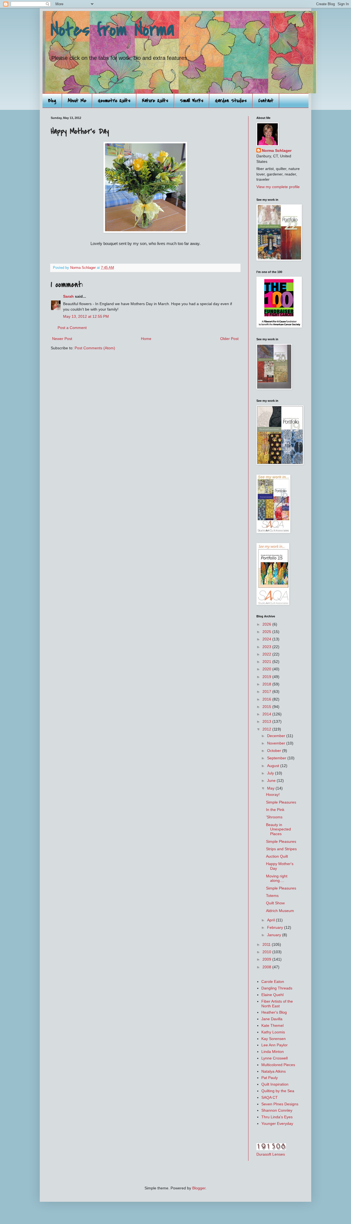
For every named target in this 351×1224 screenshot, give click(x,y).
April (271, 920)
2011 (267, 944)
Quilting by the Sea (277, 1091)
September (277, 758)
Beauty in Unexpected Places (278, 829)
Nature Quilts (155, 100)
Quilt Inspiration (274, 1084)
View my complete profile (278, 187)
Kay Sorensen (273, 1038)
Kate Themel (272, 1025)
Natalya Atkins (273, 1071)
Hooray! (273, 794)
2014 (267, 714)
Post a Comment (72, 327)
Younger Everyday (277, 1123)
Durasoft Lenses (270, 1154)
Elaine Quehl (272, 994)
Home (146, 338)
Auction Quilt (277, 856)
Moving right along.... (276, 878)
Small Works (191, 100)
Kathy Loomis (273, 1032)
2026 (267, 624)
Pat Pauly (269, 1077)
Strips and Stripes (281, 849)
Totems (272, 895)
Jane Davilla (271, 1019)
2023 (267, 647)
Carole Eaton (272, 981)
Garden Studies (231, 100)
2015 (267, 706)
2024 (267, 639)
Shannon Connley (276, 1110)
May (271, 788)
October (274, 750)
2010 (267, 952)
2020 (267, 669)
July (271, 773)
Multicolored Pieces (278, 1065)
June (272, 780)
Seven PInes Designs (279, 1104)
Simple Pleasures (281, 802)
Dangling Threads (276, 988)
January (274, 935)
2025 (267, 631)
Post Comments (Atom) (95, 348)
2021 (267, 661)
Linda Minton (272, 1051)
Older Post (229, 338)
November (276, 743)
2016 (267, 699)
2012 (267, 729)
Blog (52, 100)
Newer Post (62, 338)
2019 (267, 676)
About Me (77, 100)
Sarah (68, 296)
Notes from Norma (112, 30)
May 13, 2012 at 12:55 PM (86, 316)
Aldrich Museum (280, 910)
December (276, 736)
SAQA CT (269, 1097)
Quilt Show (275, 903)
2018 (267, 684)
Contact (265, 100)
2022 (267, 654)
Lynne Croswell (274, 1058)
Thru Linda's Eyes (277, 1117)
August (273, 765)
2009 (267, 959)
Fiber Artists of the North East (277, 1003)
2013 (267, 721)
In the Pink (275, 809)
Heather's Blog (274, 1012)
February (275, 927)
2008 (267, 967)
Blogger (198, 1188)
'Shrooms (274, 817)
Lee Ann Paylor (274, 1045)
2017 (267, 691)
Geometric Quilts (114, 100)
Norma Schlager (276, 150)
